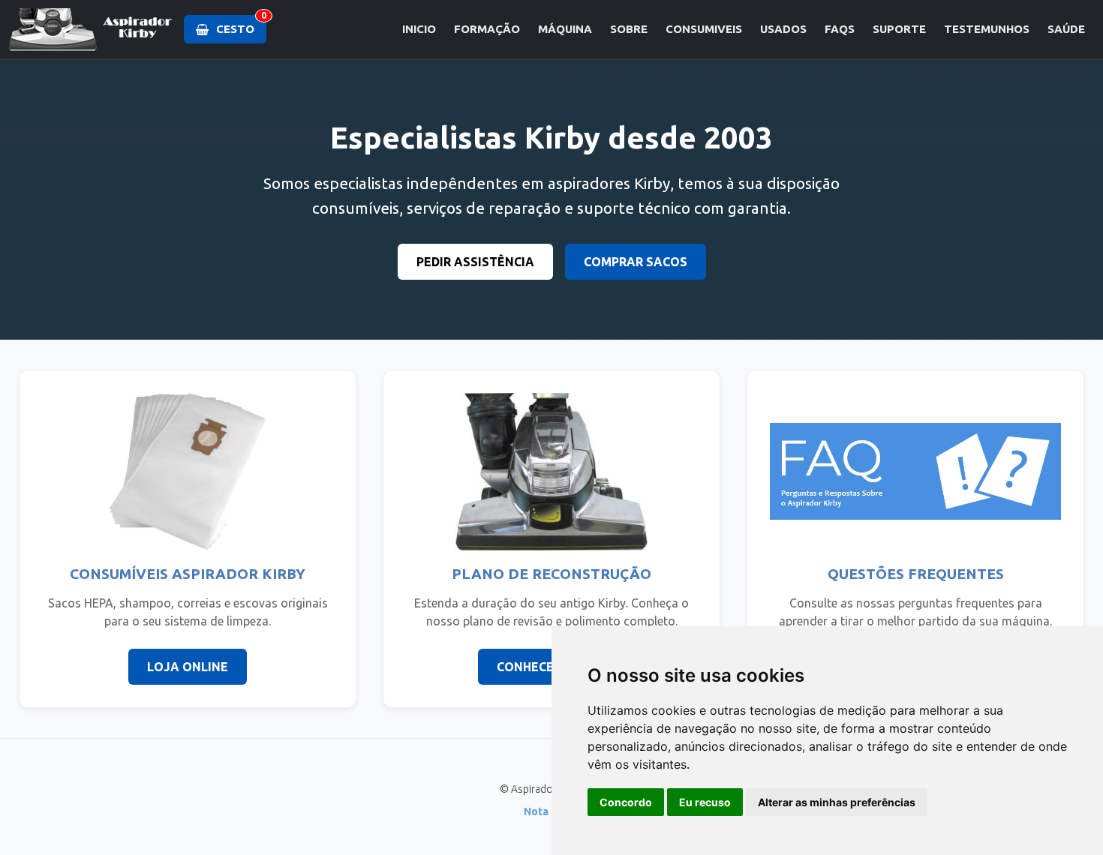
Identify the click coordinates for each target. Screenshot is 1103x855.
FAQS (840, 28)
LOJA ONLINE (187, 667)
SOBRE (629, 28)
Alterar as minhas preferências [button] (836, 802)
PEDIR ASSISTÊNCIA (475, 261)
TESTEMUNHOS (986, 28)
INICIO (419, 28)
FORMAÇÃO (487, 28)
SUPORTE (899, 28)
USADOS (783, 28)
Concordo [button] (626, 802)
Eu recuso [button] (705, 802)
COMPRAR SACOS (635, 261)
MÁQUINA (565, 28)
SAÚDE (1066, 28)
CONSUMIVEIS (704, 28)
